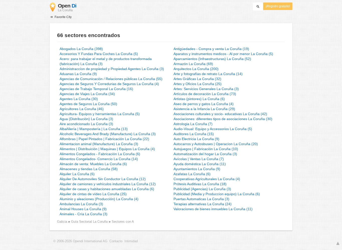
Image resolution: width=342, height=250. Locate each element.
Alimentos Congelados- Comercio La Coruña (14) (99, 159)
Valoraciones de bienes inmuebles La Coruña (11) (213, 209)
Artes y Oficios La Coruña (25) (198, 84)
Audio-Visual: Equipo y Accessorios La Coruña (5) (213, 129)
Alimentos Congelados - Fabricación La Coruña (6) (100, 154)
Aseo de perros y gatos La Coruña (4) (204, 104)
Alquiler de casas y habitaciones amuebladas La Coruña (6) (107, 189)
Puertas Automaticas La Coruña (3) (201, 199)
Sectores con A (123, 221)
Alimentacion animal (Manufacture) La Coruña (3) (99, 144)
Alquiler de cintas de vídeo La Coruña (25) (93, 194)
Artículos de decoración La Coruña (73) (205, 94)
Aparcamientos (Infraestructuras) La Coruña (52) (212, 59)
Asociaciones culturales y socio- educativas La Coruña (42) (220, 114)
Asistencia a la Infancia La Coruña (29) (204, 109)
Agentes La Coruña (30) (79, 99)
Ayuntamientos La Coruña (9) (197, 169)
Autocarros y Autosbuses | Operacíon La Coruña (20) (216, 144)
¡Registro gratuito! (278, 6)
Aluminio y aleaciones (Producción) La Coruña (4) (99, 199)
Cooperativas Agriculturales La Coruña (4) (207, 179)
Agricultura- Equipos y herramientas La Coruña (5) (100, 114)
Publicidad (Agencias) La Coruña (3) (202, 189)
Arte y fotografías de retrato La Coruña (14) (208, 74)
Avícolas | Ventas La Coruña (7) (199, 159)
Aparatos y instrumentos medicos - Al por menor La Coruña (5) (223, 54)
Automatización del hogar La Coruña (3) (205, 154)
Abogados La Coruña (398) (81, 49)
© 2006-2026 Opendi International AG (80, 241)
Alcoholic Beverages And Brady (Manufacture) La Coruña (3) (108, 134)
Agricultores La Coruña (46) (82, 109)
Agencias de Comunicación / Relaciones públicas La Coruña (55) (111, 79)
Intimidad (131, 241)
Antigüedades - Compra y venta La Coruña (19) (211, 49)
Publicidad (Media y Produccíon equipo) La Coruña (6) (217, 194)
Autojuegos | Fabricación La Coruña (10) (206, 149)
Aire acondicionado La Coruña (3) (86, 124)
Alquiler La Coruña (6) (77, 174)
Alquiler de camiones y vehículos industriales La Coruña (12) (108, 184)
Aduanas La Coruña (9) (78, 74)
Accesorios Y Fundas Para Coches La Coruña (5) (99, 54)
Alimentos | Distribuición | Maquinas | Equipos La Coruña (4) (107, 149)
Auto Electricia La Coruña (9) (196, 139)
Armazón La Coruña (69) (193, 64)
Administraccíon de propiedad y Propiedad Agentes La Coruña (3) (112, 69)
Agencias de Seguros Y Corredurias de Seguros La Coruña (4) (109, 84)
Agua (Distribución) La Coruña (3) (86, 119)
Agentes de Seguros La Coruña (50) (88, 104)
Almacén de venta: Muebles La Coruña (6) (93, 164)
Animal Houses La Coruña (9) (83, 209)
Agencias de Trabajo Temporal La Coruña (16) (96, 89)
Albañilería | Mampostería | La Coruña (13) (94, 129)
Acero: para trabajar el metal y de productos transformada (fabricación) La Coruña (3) (106, 61)
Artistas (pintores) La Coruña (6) (199, 99)
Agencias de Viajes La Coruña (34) (87, 94)
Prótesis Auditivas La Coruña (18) (200, 184)
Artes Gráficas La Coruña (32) (197, 79)
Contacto (115, 241)
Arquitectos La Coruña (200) (196, 69)
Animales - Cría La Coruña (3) (83, 214)
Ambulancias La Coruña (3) (81, 204)
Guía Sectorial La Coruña (90, 221)
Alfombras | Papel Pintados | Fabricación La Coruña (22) (104, 139)
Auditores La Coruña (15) (194, 134)
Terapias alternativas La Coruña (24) (203, 204)
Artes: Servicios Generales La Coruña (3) (206, 89)
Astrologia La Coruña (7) (193, 124)
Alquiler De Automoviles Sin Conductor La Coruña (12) (103, 179)
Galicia (62, 221)
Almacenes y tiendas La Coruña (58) (89, 169)
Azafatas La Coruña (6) (192, 174)
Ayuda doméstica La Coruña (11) (200, 164)
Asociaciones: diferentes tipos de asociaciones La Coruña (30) (223, 119)
